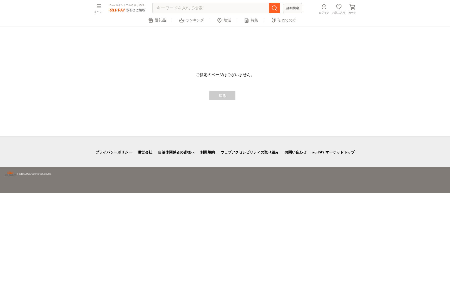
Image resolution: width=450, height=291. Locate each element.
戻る (222, 96)
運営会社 (145, 152)
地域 (227, 20)
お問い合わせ (296, 152)
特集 (254, 20)
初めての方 (287, 20)
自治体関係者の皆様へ (176, 152)
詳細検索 (292, 8)
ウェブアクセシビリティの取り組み (250, 152)
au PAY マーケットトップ (333, 152)
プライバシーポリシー (114, 152)
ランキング (195, 20)
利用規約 (207, 152)
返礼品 (160, 20)
